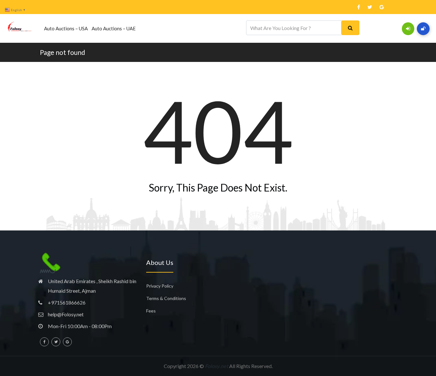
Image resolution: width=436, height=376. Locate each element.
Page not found (62, 52)
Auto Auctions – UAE (114, 28)
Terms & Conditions (166, 298)
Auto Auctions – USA (66, 28)
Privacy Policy (159, 286)
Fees (151, 310)
